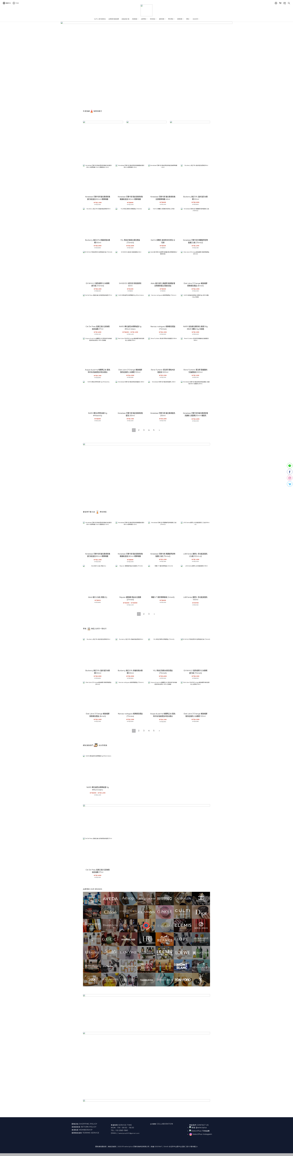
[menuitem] (134, 430)
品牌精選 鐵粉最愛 (114, 19)
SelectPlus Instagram (202, 1134)
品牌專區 (143, 19)
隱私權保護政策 (101, 1146)
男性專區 (170, 19)
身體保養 (179, 19)
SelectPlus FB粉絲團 (200, 1131)
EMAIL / (114, 1133)
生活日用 (195, 19)
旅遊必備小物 (125, 19)
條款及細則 (112, 1146)
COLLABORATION (164, 1124)
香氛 (187, 19)
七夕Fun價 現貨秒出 (100, 19)
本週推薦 (134, 19)
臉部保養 (161, 19)
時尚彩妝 (152, 19)
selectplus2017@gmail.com (129, 1133)
